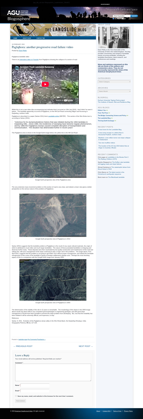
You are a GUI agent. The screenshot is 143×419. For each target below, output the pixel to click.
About (98, 411)
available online (53, 116)
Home (15, 38)
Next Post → (86, 346)
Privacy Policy (128, 411)
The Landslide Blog (105, 118)
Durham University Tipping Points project (111, 100)
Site (125, 18)
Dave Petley (23, 50)
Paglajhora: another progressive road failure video (42, 47)
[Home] (19, 15)
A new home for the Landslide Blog (109, 129)
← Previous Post (22, 346)
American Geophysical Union (24, 411)
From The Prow (104, 113)
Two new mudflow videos (106, 143)
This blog (116, 18)
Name (17, 385)
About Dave (27, 38)
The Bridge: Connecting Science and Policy (113, 115)
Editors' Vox (103, 110)
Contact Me (41, 38)
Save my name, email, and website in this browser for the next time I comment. (45, 396)
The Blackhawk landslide (116, 177)
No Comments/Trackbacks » (36, 339)
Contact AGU (107, 411)
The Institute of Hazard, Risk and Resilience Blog (114, 102)
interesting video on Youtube (29, 59)
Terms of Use (117, 411)
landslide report (23, 339)
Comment (19, 363)
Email (17, 391)
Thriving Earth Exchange (107, 121)
